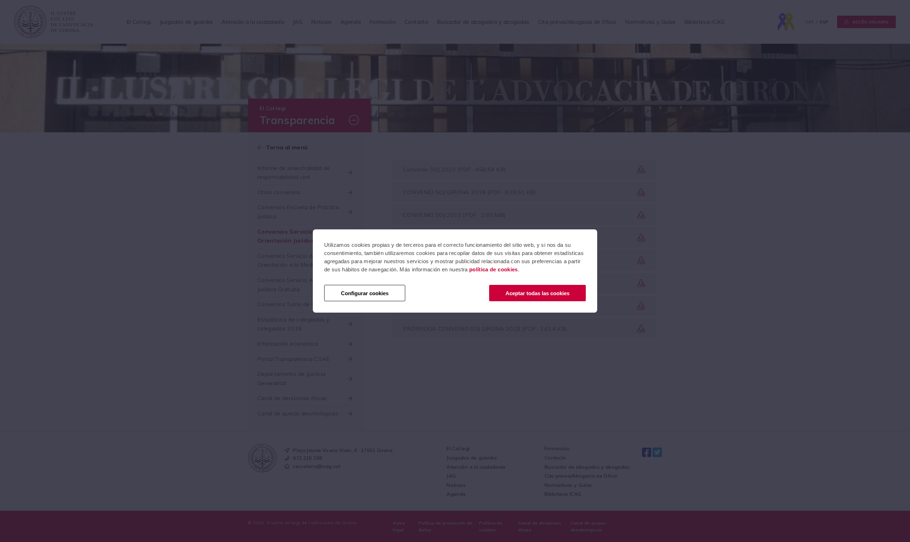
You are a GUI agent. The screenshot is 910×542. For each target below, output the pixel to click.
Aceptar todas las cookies (537, 293)
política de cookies (493, 269)
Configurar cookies (365, 293)
